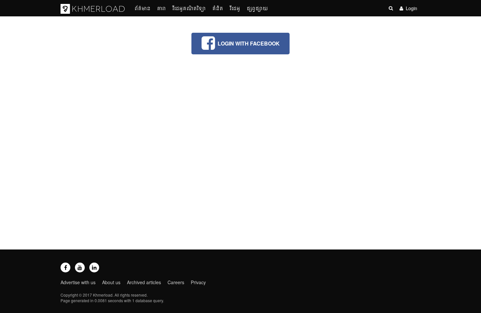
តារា (161, 8)
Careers (176, 282)
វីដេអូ (235, 8)
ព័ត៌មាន (142, 8)
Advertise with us (78, 282)
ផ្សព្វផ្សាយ (257, 8)
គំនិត (217, 8)
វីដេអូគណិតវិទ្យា (189, 8)
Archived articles (144, 282)
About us (111, 282)
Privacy (198, 282)
